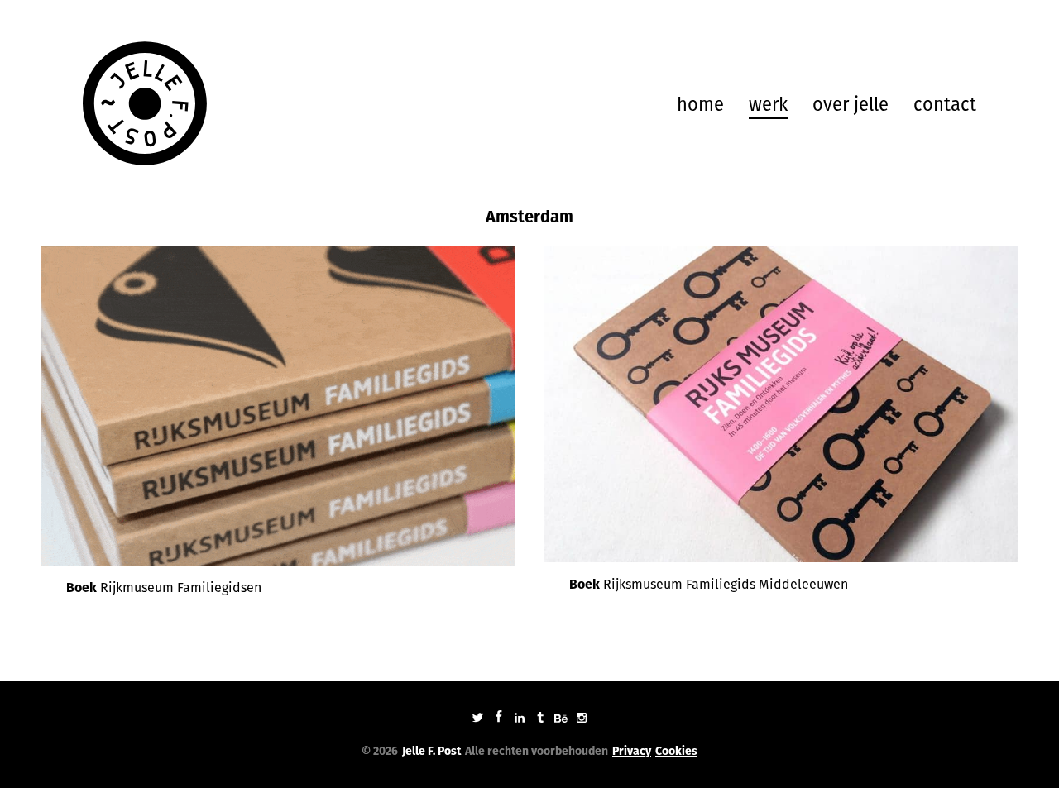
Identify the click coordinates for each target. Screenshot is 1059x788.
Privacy (631, 751)
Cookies (676, 751)
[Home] (145, 103)
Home (700, 104)
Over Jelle (850, 104)
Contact (944, 104)
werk (768, 104)
